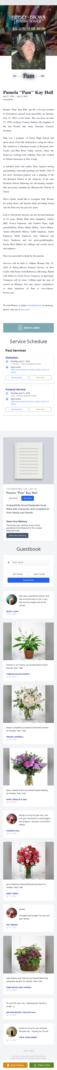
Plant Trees (40, 377)
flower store (24, 309)
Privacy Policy (21, 1058)
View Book (13, 498)
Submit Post (28, 580)
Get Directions (16, 377)
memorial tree (35, 305)
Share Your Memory (17, 535)
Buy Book (28, 498)
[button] (28, 641)
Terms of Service (36, 1058)
